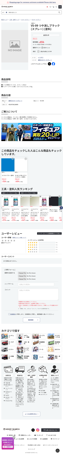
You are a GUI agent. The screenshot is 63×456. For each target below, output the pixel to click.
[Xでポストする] (49, 63)
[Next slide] (61, 207)
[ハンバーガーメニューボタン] (60, 6)
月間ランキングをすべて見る (28, 193)
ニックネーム (9, 284)
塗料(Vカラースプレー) (45, 60)
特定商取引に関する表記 (34, 445)
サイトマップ (31, 449)
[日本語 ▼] (47, 7)
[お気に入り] (50, 7)
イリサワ (40, 57)
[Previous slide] (1, 207)
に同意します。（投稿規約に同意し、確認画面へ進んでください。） (32, 314)
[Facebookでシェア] (53, 63)
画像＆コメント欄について (19, 237)
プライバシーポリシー (19, 445)
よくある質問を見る (31, 414)
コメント (7, 290)
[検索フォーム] (56, 7)
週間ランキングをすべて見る (9, 193)
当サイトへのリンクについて (50, 445)
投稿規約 (13, 314)
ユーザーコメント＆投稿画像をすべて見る (49, 233)
